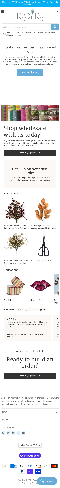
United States (28, 445)
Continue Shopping (30, 72)
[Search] (55, 27)
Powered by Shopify (30, 483)
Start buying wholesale (30, 153)
